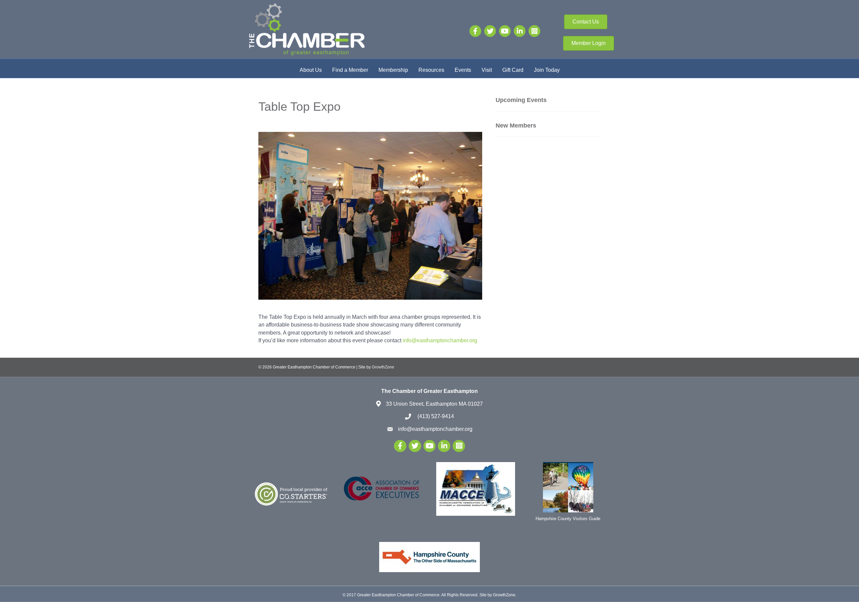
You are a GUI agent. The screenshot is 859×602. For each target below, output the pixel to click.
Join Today (547, 70)
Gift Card (512, 70)
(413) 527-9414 (435, 416)
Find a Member (350, 70)
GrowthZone (383, 367)
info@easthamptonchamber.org (440, 340)
